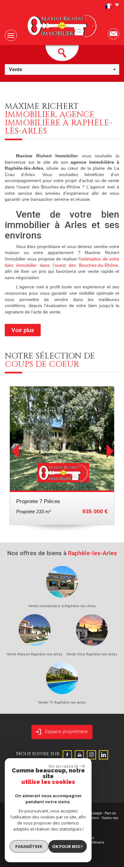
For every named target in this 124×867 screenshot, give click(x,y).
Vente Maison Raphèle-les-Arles (34, 654)
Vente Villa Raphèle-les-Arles (91, 654)
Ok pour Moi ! (67, 846)
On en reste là (63, 766)
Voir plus (22, 330)
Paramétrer (28, 846)
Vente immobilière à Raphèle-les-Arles (62, 606)
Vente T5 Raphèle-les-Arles (62, 702)
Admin (94, 818)
